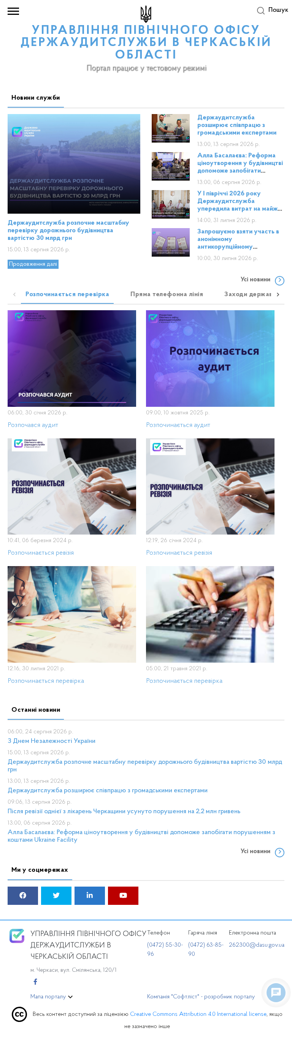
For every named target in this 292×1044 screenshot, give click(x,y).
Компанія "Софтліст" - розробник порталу (201, 997)
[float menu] (276, 992)
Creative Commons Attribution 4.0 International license (198, 1014)
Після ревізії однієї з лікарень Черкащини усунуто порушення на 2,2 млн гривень (124, 811)
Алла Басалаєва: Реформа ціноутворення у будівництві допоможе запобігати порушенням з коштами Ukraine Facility (240, 171)
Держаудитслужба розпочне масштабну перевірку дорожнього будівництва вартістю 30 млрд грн (68, 231)
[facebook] (23, 896)
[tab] (67, 295)
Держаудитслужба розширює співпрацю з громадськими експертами (236, 125)
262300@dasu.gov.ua (256, 945)
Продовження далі (33, 264)
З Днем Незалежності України (51, 741)
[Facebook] (35, 982)
